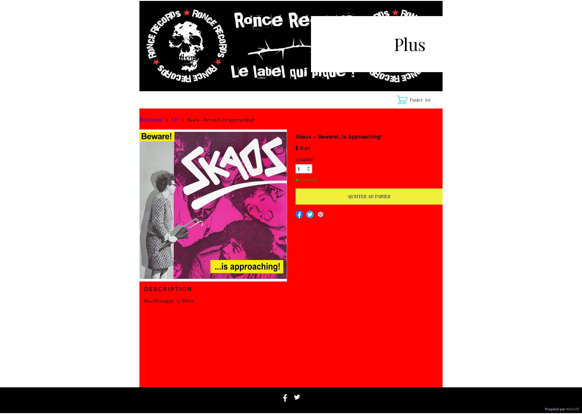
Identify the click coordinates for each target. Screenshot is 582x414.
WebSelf (572, 409)
